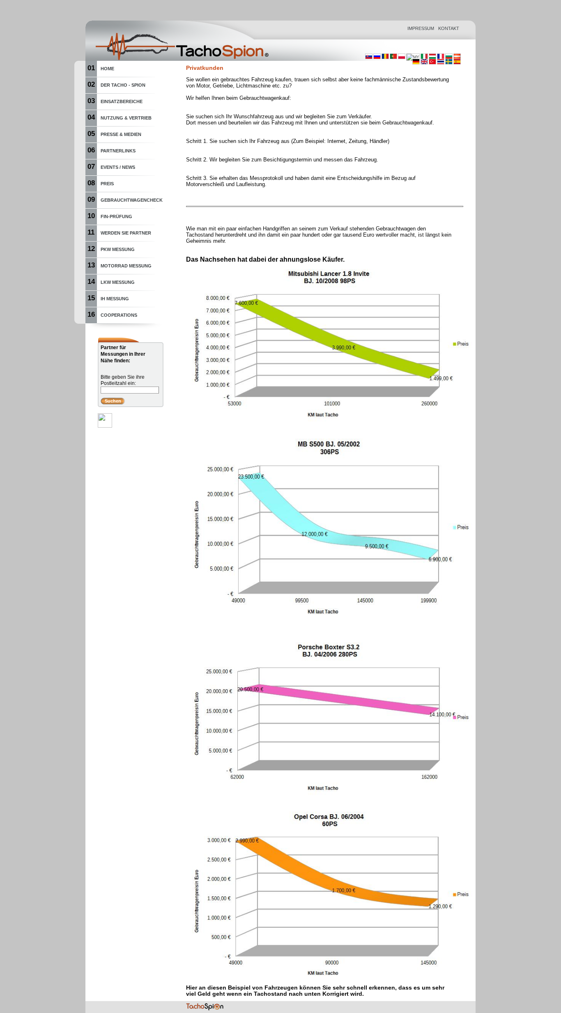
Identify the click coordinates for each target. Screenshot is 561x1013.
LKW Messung (118, 282)
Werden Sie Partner (126, 232)
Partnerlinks (118, 150)
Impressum (420, 28)
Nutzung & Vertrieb (126, 117)
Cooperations (119, 315)
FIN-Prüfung (116, 216)
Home (107, 68)
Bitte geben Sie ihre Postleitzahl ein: (123, 380)
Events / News (118, 167)
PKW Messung (118, 249)
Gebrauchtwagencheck (132, 200)
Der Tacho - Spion (123, 85)
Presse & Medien (121, 134)
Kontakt (448, 28)
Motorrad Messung (126, 265)
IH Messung (115, 298)
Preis (107, 183)
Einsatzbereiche (122, 101)
